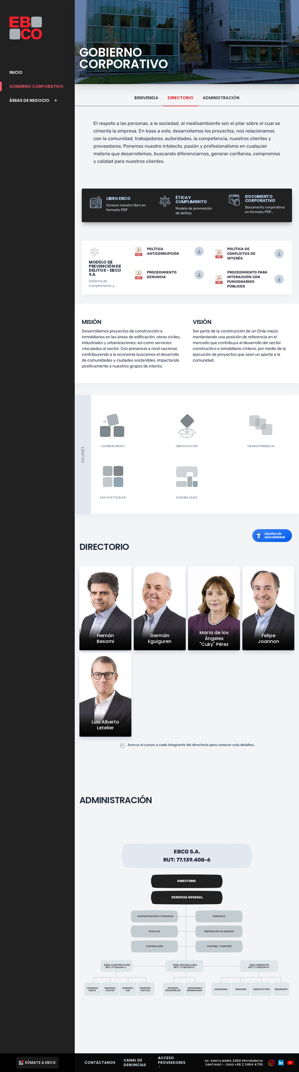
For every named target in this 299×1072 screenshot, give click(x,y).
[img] (186, 856)
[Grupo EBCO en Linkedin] (281, 1063)
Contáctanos (99, 1062)
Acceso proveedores (175, 1062)
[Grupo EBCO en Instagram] (271, 1063)
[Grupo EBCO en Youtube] (290, 1063)
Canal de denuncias (135, 1062)
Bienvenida (146, 98)
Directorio (180, 98)
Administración (221, 98)
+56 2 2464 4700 (249, 1064)
